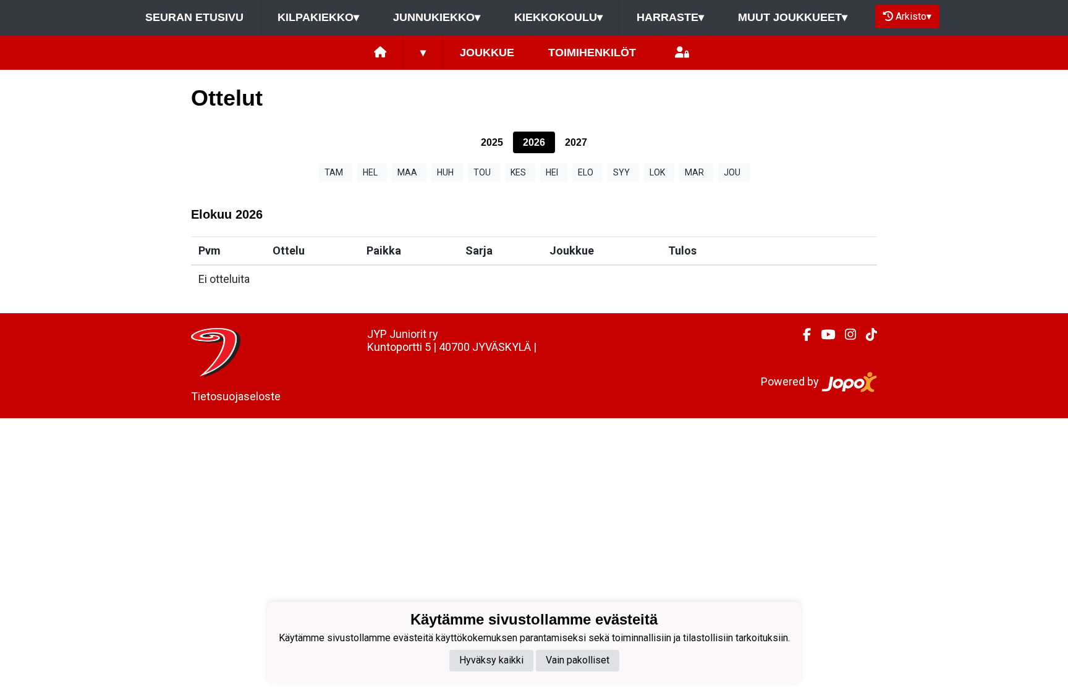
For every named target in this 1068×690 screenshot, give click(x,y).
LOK (657, 172)
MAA (407, 172)
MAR (694, 172)
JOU (732, 172)
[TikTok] (866, 335)
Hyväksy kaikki (491, 660)
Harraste (670, 17)
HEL (370, 172)
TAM (333, 172)
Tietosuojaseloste (236, 396)
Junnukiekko (436, 17)
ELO (585, 172)
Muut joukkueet (792, 17)
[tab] (492, 142)
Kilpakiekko (318, 17)
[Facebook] (802, 335)
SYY (621, 172)
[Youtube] (823, 335)
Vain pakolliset (577, 660)
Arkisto (913, 16)
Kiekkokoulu (558, 17)
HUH (445, 172)
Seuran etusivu (194, 17)
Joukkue (487, 52)
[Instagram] (845, 335)
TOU (482, 172)
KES (518, 172)
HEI (552, 172)
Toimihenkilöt (592, 52)
